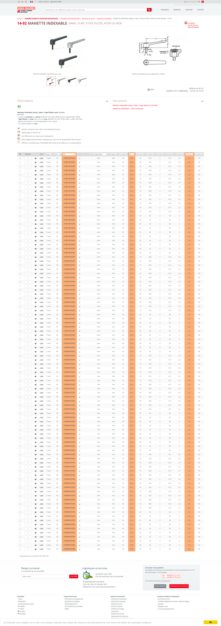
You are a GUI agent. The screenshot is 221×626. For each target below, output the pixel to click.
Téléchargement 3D (71, 604)
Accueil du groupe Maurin (166, 609)
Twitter (22, 609)
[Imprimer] (26, 1)
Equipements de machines (119, 616)
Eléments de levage (117, 609)
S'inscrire (73, 576)
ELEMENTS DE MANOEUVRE (70, 18)
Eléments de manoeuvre (119, 599)
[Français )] (32, 1)
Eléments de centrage (118, 601)
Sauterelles (115, 611)
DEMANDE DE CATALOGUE (179, 586)
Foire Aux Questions (164, 581)
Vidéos (67, 609)
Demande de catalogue (72, 601)
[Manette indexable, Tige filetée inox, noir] (72, 81)
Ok (210, 622)
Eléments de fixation (117, 614)
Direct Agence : (50, 2)
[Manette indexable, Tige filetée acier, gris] (61, 81)
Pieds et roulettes (116, 606)
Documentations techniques (74, 606)
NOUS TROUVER (160, 586)
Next (99, 50)
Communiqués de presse (26, 604)
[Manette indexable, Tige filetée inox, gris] (82, 81)
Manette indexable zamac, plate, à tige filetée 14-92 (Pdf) (135, 105)
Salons (20, 599)
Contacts (161, 604)
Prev (33, 50)
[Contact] (22, 1)
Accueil (19, 18)
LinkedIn (22, 606)
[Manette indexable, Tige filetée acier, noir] (66, 52)
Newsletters (22, 601)
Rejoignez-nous (163, 606)
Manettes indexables (104, 18)
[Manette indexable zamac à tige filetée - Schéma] (160, 52)
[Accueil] (19, 1)
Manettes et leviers (88, 18)
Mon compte (191, 2)
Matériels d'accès (117, 604)
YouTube (22, 611)
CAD (41, 158)
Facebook (23, 614)
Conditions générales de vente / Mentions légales (173, 601)
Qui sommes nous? (164, 599)
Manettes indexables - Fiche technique (128, 108)
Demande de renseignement (74, 599)
